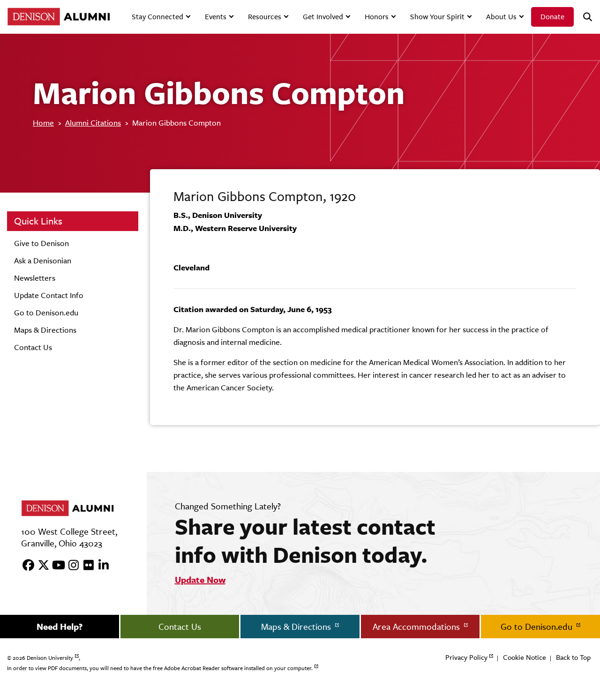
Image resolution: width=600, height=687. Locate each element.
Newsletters (34, 278)
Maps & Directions (45, 330)
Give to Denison (41, 243)
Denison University (50, 658)
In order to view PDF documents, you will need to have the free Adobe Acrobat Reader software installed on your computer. (160, 668)
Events (215, 17)
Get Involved (323, 17)
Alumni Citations (93, 123)
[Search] (583, 17)
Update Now (200, 580)
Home (43, 123)
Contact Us (33, 347)
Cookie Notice (524, 657)
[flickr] (85, 566)
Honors (377, 17)
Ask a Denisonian (42, 260)
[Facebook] (25, 566)
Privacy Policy (466, 657)
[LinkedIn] (100, 566)
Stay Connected (157, 17)
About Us (501, 17)
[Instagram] (70, 566)
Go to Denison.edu (46, 312)
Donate (552, 17)
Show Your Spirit (437, 17)
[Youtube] (55, 566)
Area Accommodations (417, 626)
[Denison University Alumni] (57, 16)
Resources (264, 17)
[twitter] (40, 566)
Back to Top (573, 657)
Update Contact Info (48, 295)
